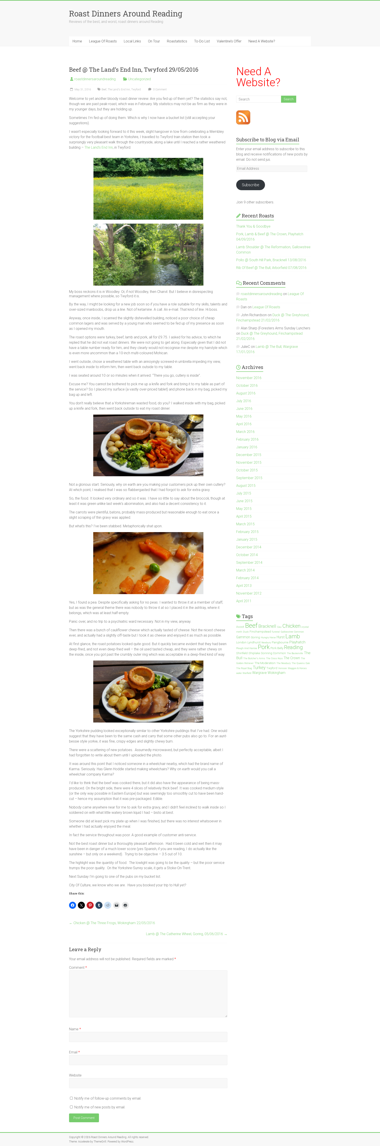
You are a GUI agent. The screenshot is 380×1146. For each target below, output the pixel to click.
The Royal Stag (244, 668)
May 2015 (244, 509)
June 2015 (244, 501)
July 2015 (243, 493)
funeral (276, 631)
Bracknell (267, 626)
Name (75, 1029)
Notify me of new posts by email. (99, 1107)
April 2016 (244, 424)
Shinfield (242, 653)
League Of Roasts (103, 41)
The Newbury (283, 663)
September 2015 (249, 478)
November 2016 (248, 378)
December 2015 (248, 455)
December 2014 (248, 547)
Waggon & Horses (297, 668)
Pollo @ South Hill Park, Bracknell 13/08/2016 (271, 260)
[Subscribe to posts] (243, 113)
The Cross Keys (274, 658)
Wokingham (276, 673)
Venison (282, 668)
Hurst (281, 637)
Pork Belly (276, 648)
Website (75, 1075)
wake (239, 673)
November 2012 (248, 593)
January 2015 (246, 539)
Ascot (240, 626)
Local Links (132, 41)
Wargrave (259, 673)
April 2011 (244, 601)
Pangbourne (280, 642)
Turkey (259, 667)
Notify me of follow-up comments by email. (107, 1098)
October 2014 (247, 555)
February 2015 (247, 532)
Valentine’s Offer (229, 41)
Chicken (291, 626)
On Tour (154, 41)
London (241, 642)
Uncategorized (139, 79)
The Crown (292, 658)
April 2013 (244, 586)
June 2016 (244, 409)
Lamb (292, 636)
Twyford (136, 89)
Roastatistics (177, 41)
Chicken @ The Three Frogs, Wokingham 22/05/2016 (112, 923)
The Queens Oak (301, 663)
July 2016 (243, 401)
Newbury (266, 642)
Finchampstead (260, 631)
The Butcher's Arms (254, 658)
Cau (279, 627)
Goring (255, 637)
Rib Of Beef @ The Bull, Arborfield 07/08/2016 (271, 268)
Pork (264, 647)
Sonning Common (273, 653)
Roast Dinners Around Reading (125, 13)
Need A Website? (261, 41)
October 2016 (247, 385)
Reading (293, 647)
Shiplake (254, 653)
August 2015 (246, 486)
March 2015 (245, 524)
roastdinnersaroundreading (95, 79)
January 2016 (246, 447)
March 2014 (245, 570)
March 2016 (245, 432)
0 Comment (159, 89)
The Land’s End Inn (98, 147)
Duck (246, 631)
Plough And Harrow (246, 648)
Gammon (243, 637)
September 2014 (249, 562)
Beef (104, 89)
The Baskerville (295, 653)
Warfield (247, 673)
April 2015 (244, 516)
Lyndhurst (254, 642)
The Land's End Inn (119, 89)
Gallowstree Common (292, 631)
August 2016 (246, 393)
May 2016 (244, 416)
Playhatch (297, 642)
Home (77, 41)
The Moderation (265, 663)
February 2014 (247, 578)
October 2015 (247, 470)
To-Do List (202, 41)
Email (74, 1052)
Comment (78, 967)
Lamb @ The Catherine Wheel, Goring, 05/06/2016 (186, 934)
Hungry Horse (268, 637)
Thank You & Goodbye (253, 226)
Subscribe (250, 184)
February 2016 (247, 439)
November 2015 (248, 462)
